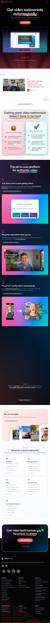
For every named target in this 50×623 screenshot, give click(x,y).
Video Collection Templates (41, 581)
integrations (27, 387)
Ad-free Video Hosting (7, 585)
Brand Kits (4, 592)
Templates (4, 590)
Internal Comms (22, 585)
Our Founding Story (39, 609)
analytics (33, 387)
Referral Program (39, 585)
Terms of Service (44, 620)
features (16, 386)
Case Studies (38, 580)
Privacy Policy (37, 620)
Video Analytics (5, 599)
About (36, 605)
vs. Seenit (21, 609)
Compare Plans (5, 608)
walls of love (19, 342)
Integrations (4, 596)
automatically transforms (11, 288)
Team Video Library (6, 597)
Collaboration (5, 594)
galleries (13, 342)
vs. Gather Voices (22, 608)
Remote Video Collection (7, 580)
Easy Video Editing (6, 583)
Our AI (3, 186)
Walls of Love (5, 588)
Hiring (20, 583)
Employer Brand (22, 581)
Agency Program (5, 611)
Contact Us (37, 611)
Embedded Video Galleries (8, 587)
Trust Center (38, 613)
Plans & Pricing (5, 605)
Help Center (38, 583)
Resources (37, 578)
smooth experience (20, 239)
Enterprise (4, 609)
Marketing (21, 580)
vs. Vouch (21, 611)
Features (4, 578)
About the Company (39, 608)
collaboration (20, 387)
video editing (12, 387)
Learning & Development (24, 587)
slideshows (26, 342)
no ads (21, 343)
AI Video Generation (6, 581)
